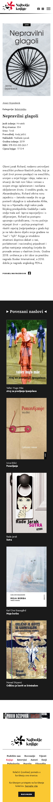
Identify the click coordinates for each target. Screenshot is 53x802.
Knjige (9, 760)
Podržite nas (14, 756)
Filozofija (40, 763)
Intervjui (22, 760)
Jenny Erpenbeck (11, 103)
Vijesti (42, 756)
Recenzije (29, 756)
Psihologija (13, 763)
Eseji (44, 760)
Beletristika (20, 109)
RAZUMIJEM (26, 794)
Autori (34, 760)
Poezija (27, 763)
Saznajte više (31, 786)
